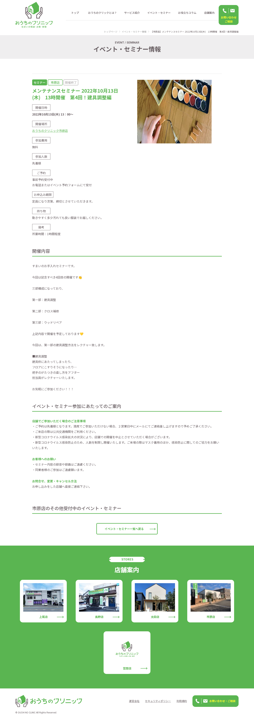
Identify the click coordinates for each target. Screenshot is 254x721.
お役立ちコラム (187, 13)
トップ (75, 13)
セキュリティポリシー (158, 701)
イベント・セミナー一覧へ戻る (124, 529)
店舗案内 (209, 13)
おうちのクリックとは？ (102, 13)
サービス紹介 (132, 13)
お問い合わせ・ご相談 (222, 701)
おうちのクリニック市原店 (50, 130)
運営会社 (134, 701)
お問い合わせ (229, 19)
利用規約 (181, 701)
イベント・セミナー (159, 13)
